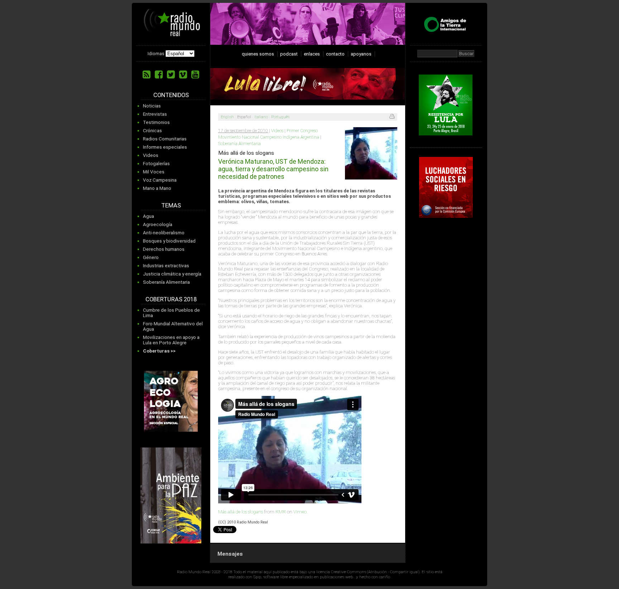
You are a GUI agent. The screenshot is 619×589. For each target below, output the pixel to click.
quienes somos (258, 54)
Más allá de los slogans (240, 511)
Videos (150, 155)
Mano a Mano (157, 188)
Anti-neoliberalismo (163, 232)
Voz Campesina (160, 180)
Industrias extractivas (166, 265)
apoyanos (361, 54)
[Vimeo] (183, 74)
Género (151, 257)
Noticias (152, 106)
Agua (148, 216)
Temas (171, 205)
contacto (335, 54)
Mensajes (230, 554)
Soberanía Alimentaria (166, 282)
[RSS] (146, 74)
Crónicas (152, 130)
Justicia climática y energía (172, 274)
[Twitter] (171, 74)
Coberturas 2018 (171, 299)
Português (280, 117)
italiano (261, 117)
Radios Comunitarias (165, 139)
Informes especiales (165, 147)
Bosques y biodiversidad (169, 241)
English (227, 117)
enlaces (312, 54)
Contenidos (171, 95)
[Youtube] (195, 74)
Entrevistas (155, 114)
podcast (289, 54)
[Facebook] (159, 74)
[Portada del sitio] (172, 33)
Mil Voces (153, 171)
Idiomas (156, 53)
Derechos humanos (163, 249)
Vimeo (300, 511)
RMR (280, 511)
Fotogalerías (156, 163)
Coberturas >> (159, 351)
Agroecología (157, 224)
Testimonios (156, 122)
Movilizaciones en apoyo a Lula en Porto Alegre (171, 340)
